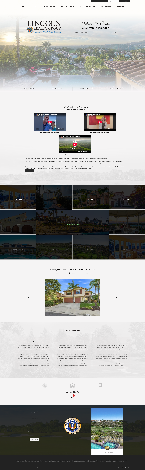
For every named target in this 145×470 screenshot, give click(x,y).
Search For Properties (86, 88)
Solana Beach (18, 249)
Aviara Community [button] (87, 7)
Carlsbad (18, 224)
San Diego (127, 199)
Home (23, 7)
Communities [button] (106, 7)
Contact (120, 7)
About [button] (33, 7)
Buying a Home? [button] (48, 7)
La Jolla (91, 199)
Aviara (54, 199)
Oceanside (18, 199)
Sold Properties (115, 88)
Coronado (127, 249)
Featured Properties (29, 88)
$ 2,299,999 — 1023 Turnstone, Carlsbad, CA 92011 (72, 270)
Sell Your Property (57, 88)
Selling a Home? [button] (67, 7)
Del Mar (54, 249)
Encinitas (126, 224)
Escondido (91, 249)
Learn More (29, 170)
